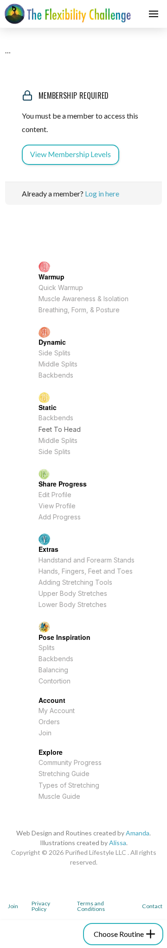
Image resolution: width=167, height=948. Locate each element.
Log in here (102, 193)
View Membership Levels (70, 154)
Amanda (137, 833)
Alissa (117, 843)
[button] (153, 14)
